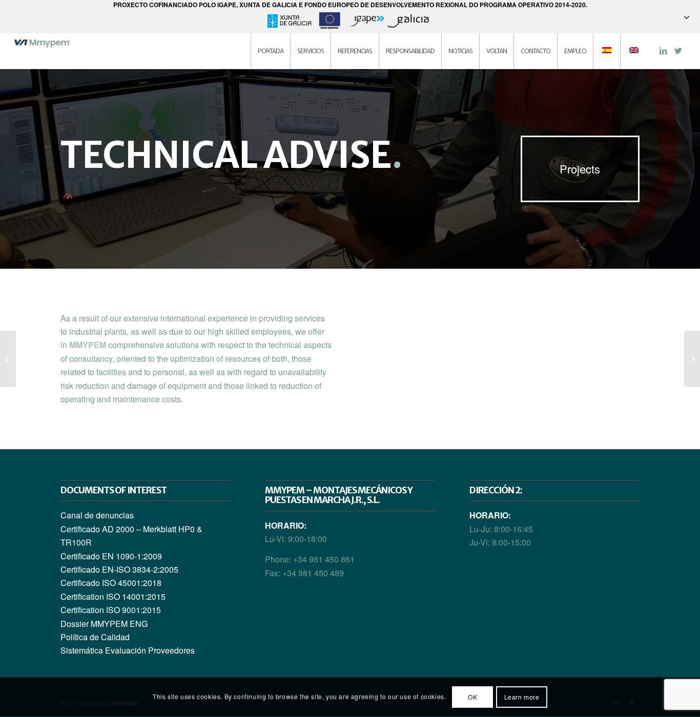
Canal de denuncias (97, 515)
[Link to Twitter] (678, 50)
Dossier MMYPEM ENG (104, 623)
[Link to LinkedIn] (663, 50)
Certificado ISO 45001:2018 (110, 583)
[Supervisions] (8, 359)
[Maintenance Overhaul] (692, 359)
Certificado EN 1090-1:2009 (111, 556)
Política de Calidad (95, 637)
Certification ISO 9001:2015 (110, 610)
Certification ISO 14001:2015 (113, 596)
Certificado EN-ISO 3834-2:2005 (119, 569)
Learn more (522, 696)
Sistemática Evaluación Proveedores (127, 650)
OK (472, 696)
